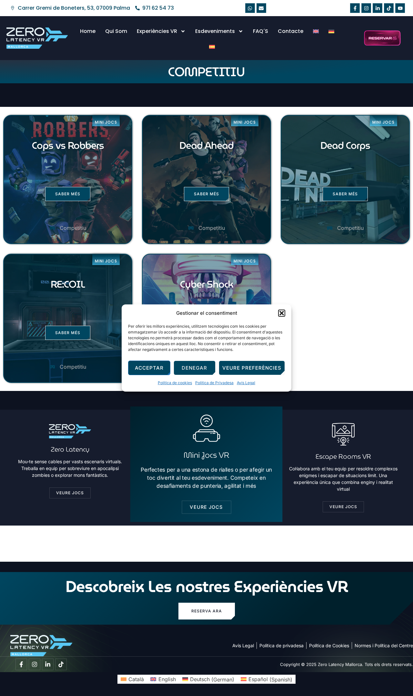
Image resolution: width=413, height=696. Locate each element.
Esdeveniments (215, 31)
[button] (281, 313)
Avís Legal (246, 382)
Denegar (194, 368)
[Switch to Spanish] (212, 47)
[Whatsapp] (250, 8)
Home (88, 31)
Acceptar (149, 368)
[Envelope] (261, 8)
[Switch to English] (316, 31)
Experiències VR (157, 31)
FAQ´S (260, 31)
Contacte (290, 31)
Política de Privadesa (214, 382)
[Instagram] (366, 8)
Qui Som (116, 31)
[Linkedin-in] (377, 8)
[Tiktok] (389, 8)
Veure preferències (251, 368)
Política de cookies (175, 382)
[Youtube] (400, 8)
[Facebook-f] (355, 8)
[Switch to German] (331, 31)
